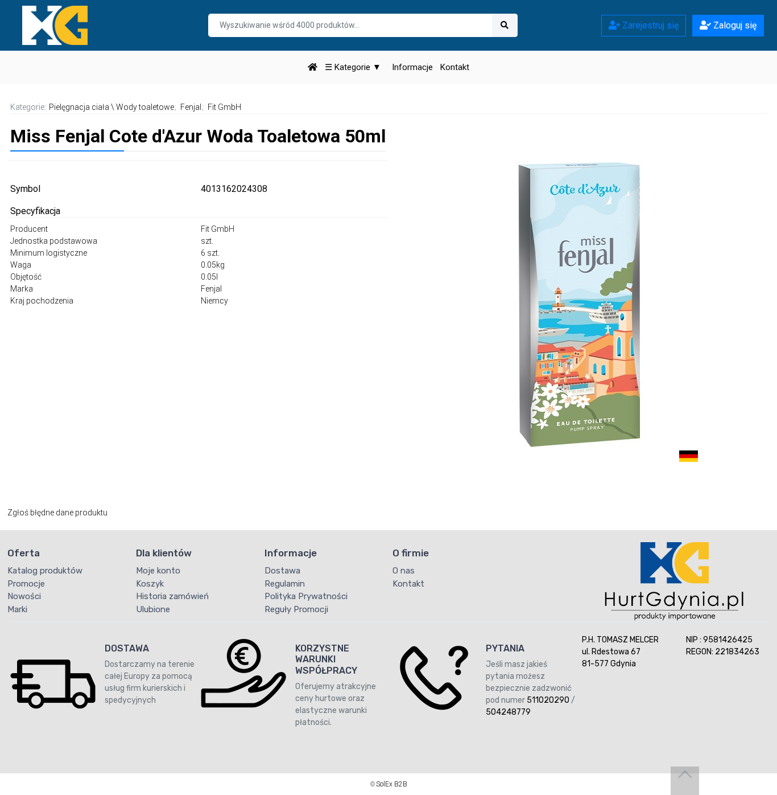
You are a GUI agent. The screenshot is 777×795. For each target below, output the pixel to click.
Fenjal (190, 107)
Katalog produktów (44, 570)
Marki (17, 609)
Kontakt (454, 67)
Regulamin (284, 584)
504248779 (508, 712)
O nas (403, 570)
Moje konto (158, 570)
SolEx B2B (391, 784)
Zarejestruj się (649, 25)
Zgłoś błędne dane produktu (57, 512)
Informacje (412, 67)
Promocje (26, 584)
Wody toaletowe (145, 107)
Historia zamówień (172, 596)
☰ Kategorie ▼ (353, 67)
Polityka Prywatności (306, 596)
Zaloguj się (734, 25)
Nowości (24, 596)
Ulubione (153, 609)
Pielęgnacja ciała (79, 107)
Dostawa (282, 570)
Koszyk (150, 584)
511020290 (548, 700)
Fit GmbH (224, 107)
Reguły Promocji (296, 609)
